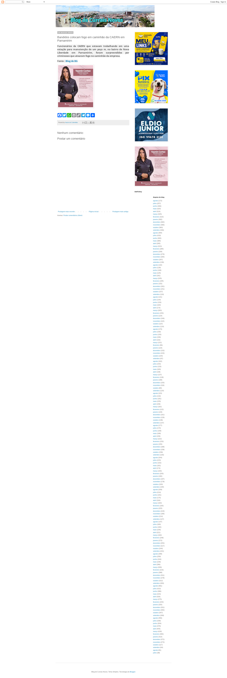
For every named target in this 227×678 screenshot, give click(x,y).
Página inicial (94, 212)
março (155, 214)
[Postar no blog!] (86, 122)
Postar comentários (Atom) (72, 215)
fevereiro (156, 217)
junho (155, 206)
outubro (156, 227)
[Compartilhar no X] (88, 122)
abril (154, 211)
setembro (156, 230)
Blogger (132, 672)
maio (155, 209)
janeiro (155, 219)
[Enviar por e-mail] (83, 122)
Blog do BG (72, 61)
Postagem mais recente (66, 212)
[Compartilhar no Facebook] (91, 122)
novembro (156, 225)
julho (155, 203)
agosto (155, 201)
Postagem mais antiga (120, 212)
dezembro (156, 222)
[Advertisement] (93, 203)
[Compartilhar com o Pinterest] (93, 122)
